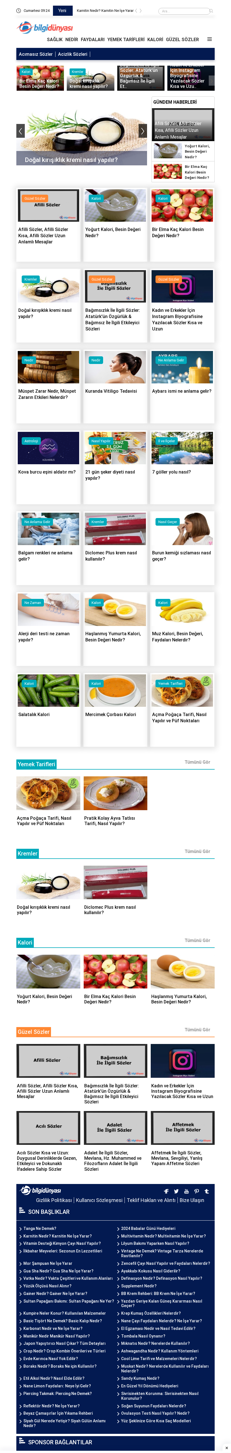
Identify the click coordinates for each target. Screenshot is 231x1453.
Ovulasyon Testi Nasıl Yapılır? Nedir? (155, 1413)
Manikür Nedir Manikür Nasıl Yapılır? (56, 1336)
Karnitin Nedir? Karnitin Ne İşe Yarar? (57, 1236)
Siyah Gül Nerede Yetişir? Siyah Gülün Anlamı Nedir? (64, 1423)
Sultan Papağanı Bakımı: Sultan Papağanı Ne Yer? (68, 1301)
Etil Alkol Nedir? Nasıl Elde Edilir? (54, 1378)
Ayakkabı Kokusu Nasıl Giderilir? (150, 1271)
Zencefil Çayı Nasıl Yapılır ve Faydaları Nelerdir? (165, 1263)
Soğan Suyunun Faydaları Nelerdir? (153, 1406)
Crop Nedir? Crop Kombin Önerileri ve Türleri (64, 1351)
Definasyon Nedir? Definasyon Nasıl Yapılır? (161, 1278)
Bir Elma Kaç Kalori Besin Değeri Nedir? (197, 172)
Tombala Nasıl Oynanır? (143, 1336)
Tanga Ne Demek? (39, 1228)
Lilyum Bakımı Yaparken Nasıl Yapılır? (155, 1243)
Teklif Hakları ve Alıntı (151, 1200)
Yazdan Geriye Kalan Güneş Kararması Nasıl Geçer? (161, 1303)
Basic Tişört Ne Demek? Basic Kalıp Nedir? (62, 1321)
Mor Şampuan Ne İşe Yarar (47, 1263)
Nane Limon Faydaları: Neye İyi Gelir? (57, 1386)
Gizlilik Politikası (54, 1200)
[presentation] (136, 11)
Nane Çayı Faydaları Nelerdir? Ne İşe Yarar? (161, 1321)
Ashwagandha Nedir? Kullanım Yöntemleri (159, 1351)
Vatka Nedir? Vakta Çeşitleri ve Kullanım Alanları (68, 1278)
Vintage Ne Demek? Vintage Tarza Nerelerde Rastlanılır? (162, 1253)
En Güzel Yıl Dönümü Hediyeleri (149, 1386)
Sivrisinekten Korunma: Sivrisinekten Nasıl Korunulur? (160, 1396)
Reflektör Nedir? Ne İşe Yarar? (51, 1406)
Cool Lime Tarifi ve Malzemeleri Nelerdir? (159, 1358)
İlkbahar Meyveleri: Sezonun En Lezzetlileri (62, 1251)
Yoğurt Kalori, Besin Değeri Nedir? (197, 151)
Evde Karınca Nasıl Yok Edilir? (50, 1358)
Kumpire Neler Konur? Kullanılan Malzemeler (64, 1313)
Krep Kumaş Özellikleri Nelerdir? (151, 1313)
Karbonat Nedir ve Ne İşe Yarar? (53, 1328)
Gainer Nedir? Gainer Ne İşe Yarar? (55, 1293)
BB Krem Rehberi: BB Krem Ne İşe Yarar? (158, 1293)
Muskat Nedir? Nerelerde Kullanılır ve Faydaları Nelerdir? (165, 1368)
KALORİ (155, 39)
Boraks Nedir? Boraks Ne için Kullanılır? (60, 1366)
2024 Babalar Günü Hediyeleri (148, 1228)
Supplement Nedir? (139, 1286)
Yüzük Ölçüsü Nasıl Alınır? (47, 1286)
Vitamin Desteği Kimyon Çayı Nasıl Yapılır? (62, 1243)
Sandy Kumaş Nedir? (140, 1378)
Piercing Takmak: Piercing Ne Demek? (57, 1393)
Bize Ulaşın (192, 1200)
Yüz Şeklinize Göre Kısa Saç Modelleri (156, 1421)
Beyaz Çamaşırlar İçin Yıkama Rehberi (58, 1413)
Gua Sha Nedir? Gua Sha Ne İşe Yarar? (58, 1271)
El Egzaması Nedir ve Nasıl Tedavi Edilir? (158, 1328)
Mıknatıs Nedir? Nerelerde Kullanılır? (155, 1343)
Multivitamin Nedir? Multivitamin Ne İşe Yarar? (163, 1236)
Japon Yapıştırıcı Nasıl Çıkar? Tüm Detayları (64, 1343)
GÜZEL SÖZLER (182, 39)
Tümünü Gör (197, 762)
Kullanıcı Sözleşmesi (99, 1200)
